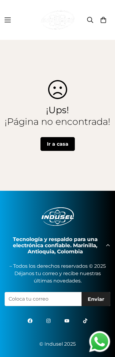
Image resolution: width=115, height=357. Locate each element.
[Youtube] (66, 320)
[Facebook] (30, 320)
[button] (103, 20)
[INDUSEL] (58, 20)
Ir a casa (57, 144)
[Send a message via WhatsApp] (99, 341)
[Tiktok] (85, 320)
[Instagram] (48, 320)
